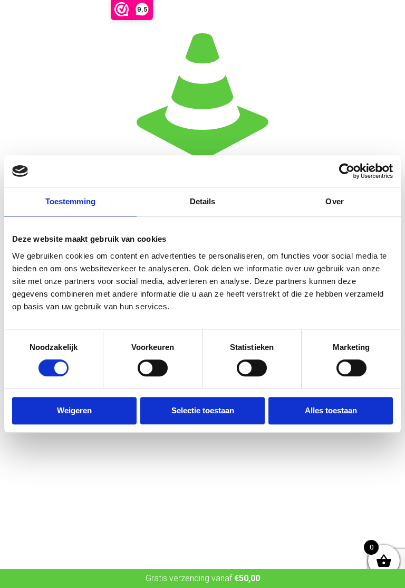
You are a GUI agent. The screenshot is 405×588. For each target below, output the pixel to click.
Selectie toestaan (202, 410)
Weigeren (74, 410)
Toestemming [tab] (70, 201)
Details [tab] (203, 201)
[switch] (153, 367)
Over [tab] (334, 201)
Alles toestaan (331, 410)
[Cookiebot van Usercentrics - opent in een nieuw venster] (347, 171)
